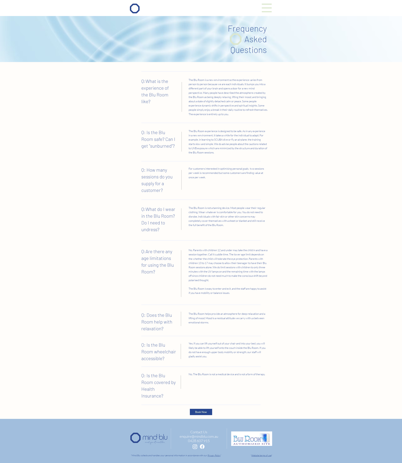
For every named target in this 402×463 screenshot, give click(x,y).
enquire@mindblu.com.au (199, 436)
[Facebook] (202, 447)
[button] (267, 8)
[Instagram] (195, 447)
